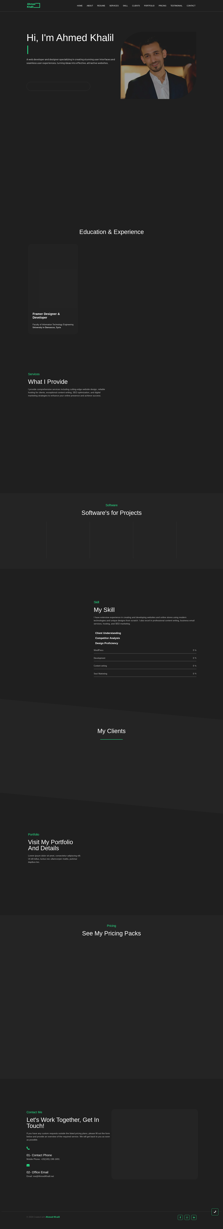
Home (80, 6)
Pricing (162, 6)
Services (114, 6)
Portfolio (149, 6)
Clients (136, 6)
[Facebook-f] (180, 1217)
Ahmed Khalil (53, 1217)
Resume (101, 6)
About (90, 6)
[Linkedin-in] (193, 1217)
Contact (191, 6)
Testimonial (176, 6)
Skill (125, 6)
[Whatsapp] (187, 1217)
